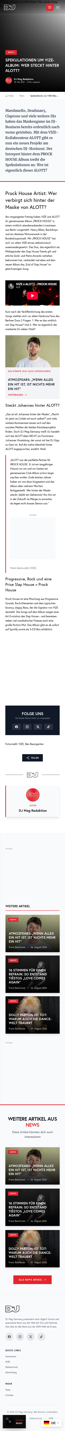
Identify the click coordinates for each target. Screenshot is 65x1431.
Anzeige (32, 514)
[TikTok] (48, 727)
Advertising (11, 1372)
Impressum (10, 1356)
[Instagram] (27, 727)
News (11, 52)
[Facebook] (16, 727)
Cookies (9, 1395)
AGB (7, 1361)
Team (7, 1389)
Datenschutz (11, 1367)
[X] (38, 727)
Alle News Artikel (30, 1279)
